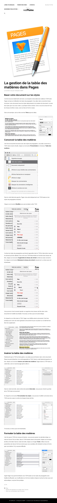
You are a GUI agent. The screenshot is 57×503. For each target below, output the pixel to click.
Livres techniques (9, 4)
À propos (32, 4)
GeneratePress (44, 500)
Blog (7, 488)
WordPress (36, 500)
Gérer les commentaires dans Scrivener (15, 491)
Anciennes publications (11, 9)
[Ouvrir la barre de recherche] (5, 13)
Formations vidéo (22, 4)
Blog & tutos (49, 4)
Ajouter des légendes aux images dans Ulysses (17, 489)
